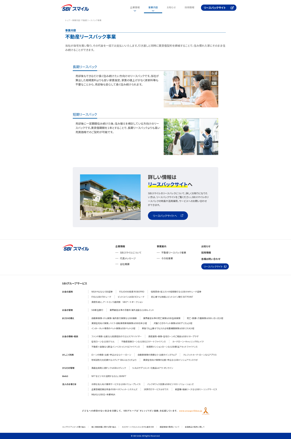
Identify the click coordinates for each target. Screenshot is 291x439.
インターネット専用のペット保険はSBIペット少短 (113, 328)
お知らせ (171, 7)
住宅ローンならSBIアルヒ (103, 341)
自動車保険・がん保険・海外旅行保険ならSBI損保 (114, 318)
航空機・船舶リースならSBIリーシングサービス (196, 389)
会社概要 (125, 264)
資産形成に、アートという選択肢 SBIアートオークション (117, 301)
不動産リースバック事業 (173, 252)
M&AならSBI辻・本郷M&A (103, 394)
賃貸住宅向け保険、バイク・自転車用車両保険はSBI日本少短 (119, 323)
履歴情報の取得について (169, 427)
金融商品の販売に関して (194, 427)
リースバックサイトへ (165, 216)
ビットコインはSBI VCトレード (131, 296)
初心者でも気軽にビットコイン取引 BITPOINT (172, 296)
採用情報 (189, 7)
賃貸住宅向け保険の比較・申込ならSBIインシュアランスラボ (170, 359)
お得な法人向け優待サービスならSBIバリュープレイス (116, 384)
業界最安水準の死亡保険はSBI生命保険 (161, 318)
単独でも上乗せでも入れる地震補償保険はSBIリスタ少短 (168, 328)
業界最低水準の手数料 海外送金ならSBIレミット (132, 309)
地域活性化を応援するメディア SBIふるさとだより (114, 359)
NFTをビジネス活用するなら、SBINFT (108, 376)
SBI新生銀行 (97, 309)
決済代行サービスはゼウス (156, 389)
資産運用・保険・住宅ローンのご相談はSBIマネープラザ (173, 336)
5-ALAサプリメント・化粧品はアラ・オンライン (152, 367)
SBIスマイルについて (131, 252)
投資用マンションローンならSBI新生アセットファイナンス (172, 346)
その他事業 (167, 258)
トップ (67, 20)
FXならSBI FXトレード (101, 296)
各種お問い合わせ (210, 259)
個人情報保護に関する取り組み (103, 427)
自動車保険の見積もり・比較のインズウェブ (157, 354)
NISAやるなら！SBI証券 (102, 291)
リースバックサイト (215, 8)
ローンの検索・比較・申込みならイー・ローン (111, 354)
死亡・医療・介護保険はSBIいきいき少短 (205, 318)
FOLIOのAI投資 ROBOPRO (131, 291)
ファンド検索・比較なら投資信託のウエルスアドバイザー (116, 336)
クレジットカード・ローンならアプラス (200, 354)
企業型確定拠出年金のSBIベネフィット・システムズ (114, 389)
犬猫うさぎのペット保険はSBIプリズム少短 (173, 323)
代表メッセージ (128, 258)
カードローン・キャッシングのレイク (188, 341)
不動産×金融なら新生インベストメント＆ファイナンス (115, 346)
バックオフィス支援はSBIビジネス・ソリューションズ (170, 384)
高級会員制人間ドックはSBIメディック (108, 367)
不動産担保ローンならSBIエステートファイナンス (143, 341)
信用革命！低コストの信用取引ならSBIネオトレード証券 (176, 291)
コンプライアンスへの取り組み (74, 427)
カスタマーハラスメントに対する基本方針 (138, 427)
